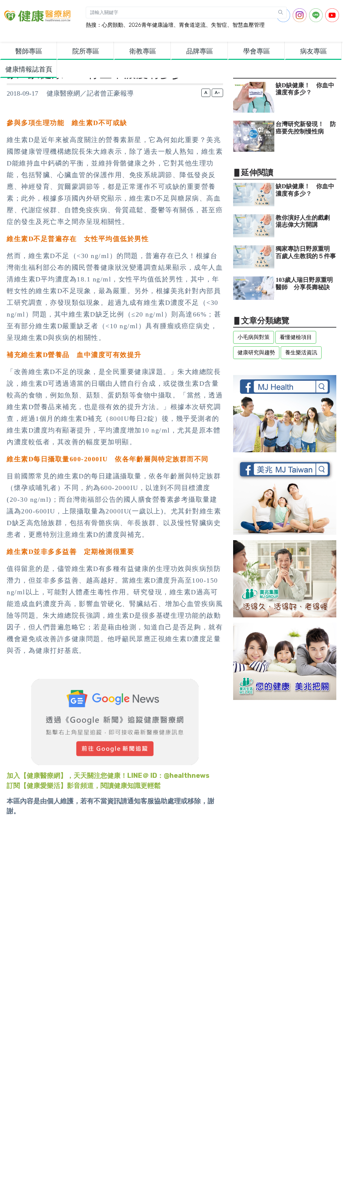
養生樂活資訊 (301, 352)
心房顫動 (112, 25)
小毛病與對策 (253, 337)
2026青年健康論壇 (151, 25)
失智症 (219, 25)
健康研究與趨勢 (256, 352)
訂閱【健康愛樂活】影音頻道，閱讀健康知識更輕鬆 (84, 786)
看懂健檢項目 (296, 337)
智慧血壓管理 (248, 25)
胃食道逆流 (192, 25)
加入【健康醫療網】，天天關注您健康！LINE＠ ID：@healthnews (108, 775)
